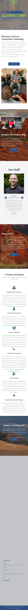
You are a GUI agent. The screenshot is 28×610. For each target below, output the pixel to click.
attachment (6, 242)
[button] (6, 197)
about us (19, 54)
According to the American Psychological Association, (14, 335)
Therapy (8, 239)
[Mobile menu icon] (2, 2)
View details (13, 213)
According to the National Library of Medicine (12, 381)
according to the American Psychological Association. (14, 325)
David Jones (14, 196)
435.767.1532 (6, 569)
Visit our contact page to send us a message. (12, 573)
